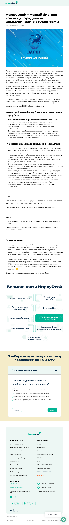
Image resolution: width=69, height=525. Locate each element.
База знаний (14, 465)
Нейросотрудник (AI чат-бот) (19, 447)
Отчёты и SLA (14, 461)
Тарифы (39, 457)
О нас (39, 444)
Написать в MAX (46, 487)
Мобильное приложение (17, 472)
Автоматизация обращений (18, 458)
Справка (43, 520)
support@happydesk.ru (17, 487)
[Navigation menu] (66, 2)
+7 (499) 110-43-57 (15, 484)
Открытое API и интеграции (18, 475)
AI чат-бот (40, 475)
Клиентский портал (16, 468)
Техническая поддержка (55, 520)
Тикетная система (15, 454)
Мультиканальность (16, 444)
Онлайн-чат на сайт (16, 451)
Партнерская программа (45, 454)
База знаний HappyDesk (44, 464)
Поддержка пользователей (46, 491)
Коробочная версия (44, 472)
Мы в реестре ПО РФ (43, 468)
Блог (38, 461)
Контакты (40, 451)
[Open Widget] (63, 519)
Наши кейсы (41, 447)
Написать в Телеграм (47, 483)
